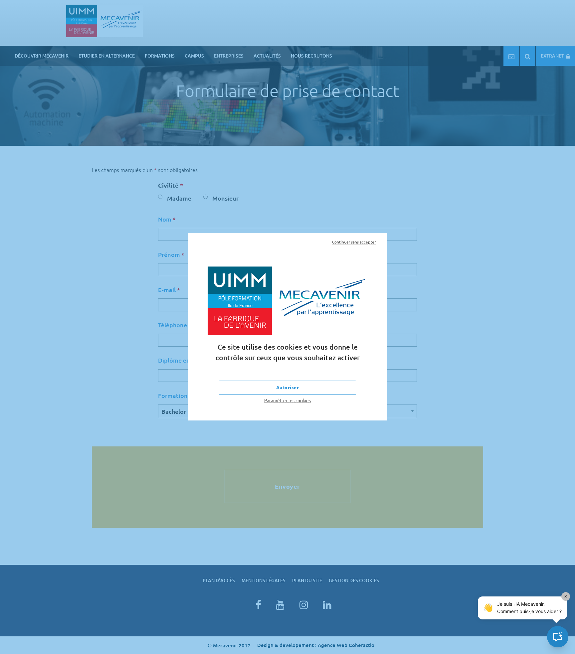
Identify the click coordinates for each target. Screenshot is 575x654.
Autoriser (287, 387)
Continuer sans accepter (354, 242)
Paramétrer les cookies (287, 400)
